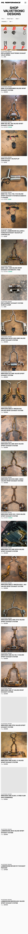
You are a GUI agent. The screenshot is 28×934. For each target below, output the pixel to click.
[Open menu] (25, 2)
